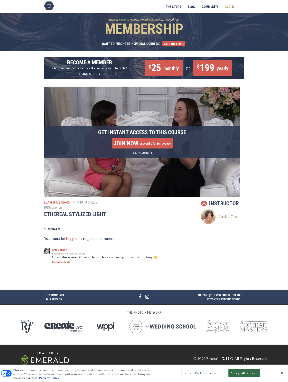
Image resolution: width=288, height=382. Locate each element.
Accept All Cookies (244, 373)
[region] (144, 373)
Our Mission (54, 299)
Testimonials (55, 295)
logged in (74, 239)
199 (212, 67)
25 (164, 67)
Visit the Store (174, 43)
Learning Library (57, 202)
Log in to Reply (61, 262)
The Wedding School (49, 5)
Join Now (142, 143)
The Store (173, 7)
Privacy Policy (49, 378)
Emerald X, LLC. (220, 359)
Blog (191, 7)
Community (210, 7)
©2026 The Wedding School (224, 299)
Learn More (88, 74)
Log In (229, 7)
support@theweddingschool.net (219, 295)
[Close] (281, 373)
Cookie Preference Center (203, 373)
